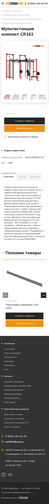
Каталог (8, 376)
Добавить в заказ (24, 128)
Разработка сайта (9, 498)
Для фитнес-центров (14, 418)
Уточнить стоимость (24, 121)
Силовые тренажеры (13, 381)
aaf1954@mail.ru (14, 441)
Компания (9, 343)
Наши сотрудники (12, 353)
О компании (9, 349)
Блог (6, 369)
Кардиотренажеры (13, 394)
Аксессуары (9, 402)
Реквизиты (9, 365)
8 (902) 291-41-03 (38, 3)
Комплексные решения (16, 409)
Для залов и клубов (13, 414)
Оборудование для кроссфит (17, 386)
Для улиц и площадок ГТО (16, 422)
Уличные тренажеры (13, 390)
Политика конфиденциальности (16, 492)
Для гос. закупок (12, 426)
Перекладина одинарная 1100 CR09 (22, 306)
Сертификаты (10, 357)
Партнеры (9, 361)
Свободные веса (11, 398)
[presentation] (5, 295)
